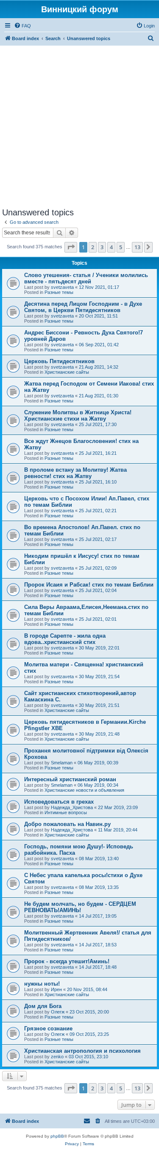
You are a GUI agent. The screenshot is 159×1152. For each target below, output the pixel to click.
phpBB (57, 1136)
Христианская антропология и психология (82, 1051)
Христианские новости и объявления (84, 790)
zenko (57, 1056)
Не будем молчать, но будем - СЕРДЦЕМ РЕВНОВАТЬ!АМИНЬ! (80, 907)
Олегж (57, 1011)
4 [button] (111, 247)
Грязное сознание (48, 1028)
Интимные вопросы (66, 812)
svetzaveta (62, 287)
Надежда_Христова (72, 807)
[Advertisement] (79, 127)
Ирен (56, 989)
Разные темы (59, 292)
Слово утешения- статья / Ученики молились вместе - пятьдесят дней (86, 278)
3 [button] (101, 247)
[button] (70, 247)
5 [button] (120, 247)
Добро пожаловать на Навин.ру (67, 824)
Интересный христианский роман (70, 779)
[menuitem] (22, 26)
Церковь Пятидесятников (59, 361)
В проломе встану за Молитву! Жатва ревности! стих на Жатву (75, 473)
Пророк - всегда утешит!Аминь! (66, 961)
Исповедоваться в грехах (59, 802)
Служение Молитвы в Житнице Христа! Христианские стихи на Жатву (77, 415)
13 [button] (137, 247)
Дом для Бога (42, 1006)
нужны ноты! (42, 984)
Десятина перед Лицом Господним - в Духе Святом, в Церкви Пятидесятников (83, 307)
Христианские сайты (67, 372)
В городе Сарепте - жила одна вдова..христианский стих (65, 639)
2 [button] (92, 247)
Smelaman (62, 762)
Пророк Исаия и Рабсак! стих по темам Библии (88, 584)
